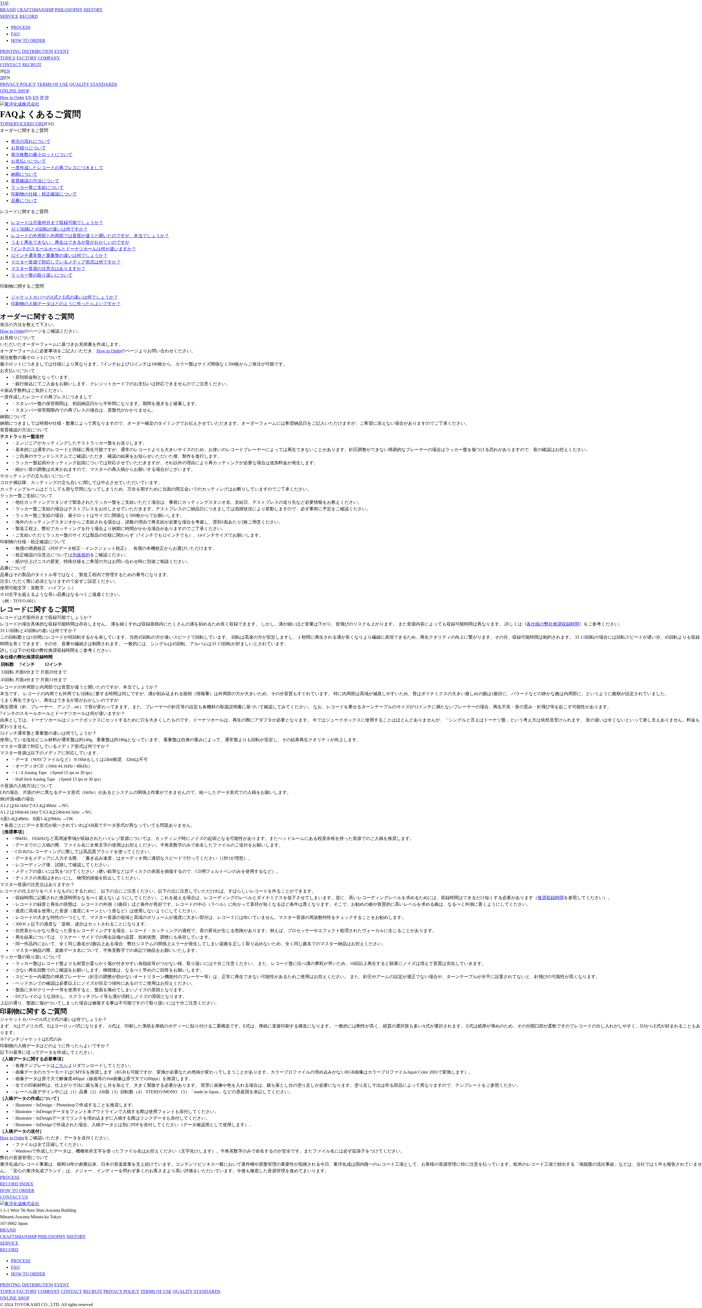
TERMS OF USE (52, 84)
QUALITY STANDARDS (93, 84)
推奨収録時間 (550, 897)
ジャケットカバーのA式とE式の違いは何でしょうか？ (64, 297)
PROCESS (20, 27)
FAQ (15, 34)
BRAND (8, 9)
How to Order (12, 97)
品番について (24, 200)
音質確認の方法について (35, 181)
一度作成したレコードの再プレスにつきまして (57, 167)
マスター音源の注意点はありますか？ (48, 268)
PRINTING (10, 51)
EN (7, 71)
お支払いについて (28, 161)
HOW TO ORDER (28, 40)
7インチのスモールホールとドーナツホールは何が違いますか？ (73, 249)
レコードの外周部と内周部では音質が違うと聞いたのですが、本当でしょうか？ (90, 235)
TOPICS (7, 58)
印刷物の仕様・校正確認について (44, 194)
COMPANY (49, 58)
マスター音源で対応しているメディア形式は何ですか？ (66, 262)
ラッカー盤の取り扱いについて (41, 275)
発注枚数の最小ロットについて (41, 154)
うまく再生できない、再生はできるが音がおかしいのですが (70, 242)
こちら (61, 1065)
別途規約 (81, 555)
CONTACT (10, 64)
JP (2, 77)
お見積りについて (28, 148)
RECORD (28, 16)
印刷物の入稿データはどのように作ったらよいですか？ (66, 303)
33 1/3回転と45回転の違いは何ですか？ (49, 229)
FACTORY (26, 58)
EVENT (61, 51)
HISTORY (93, 9)
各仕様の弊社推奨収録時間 (552, 624)
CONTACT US (14, 1197)
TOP (4, 3)
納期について (24, 174)
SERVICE (9, 16)
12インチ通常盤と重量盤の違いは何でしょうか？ (59, 255)
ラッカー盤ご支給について (37, 187)
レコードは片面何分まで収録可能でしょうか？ (57, 222)
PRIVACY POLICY (18, 84)
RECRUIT (31, 64)
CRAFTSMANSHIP (35, 9)
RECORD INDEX (16, 1184)
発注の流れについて (30, 141)
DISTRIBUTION (37, 51)
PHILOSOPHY (69, 9)
